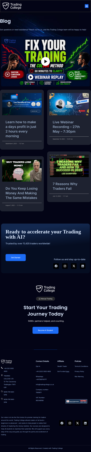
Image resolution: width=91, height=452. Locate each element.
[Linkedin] (82, 266)
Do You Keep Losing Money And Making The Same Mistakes (22, 193)
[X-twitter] (74, 266)
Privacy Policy (79, 371)
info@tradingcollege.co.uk (45, 384)
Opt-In (38, 366)
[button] (86, 6)
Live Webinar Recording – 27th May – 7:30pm (66, 126)
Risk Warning (79, 376)
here (67, 371)
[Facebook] (56, 266)
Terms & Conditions (81, 366)
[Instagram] (65, 266)
